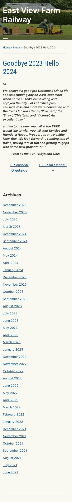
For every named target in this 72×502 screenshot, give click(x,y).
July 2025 (10, 219)
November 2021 (14, 436)
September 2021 (15, 450)
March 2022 (12, 407)
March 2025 (12, 227)
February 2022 (13, 414)
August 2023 (12, 306)
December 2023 (14, 277)
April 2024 (10, 263)
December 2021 (14, 429)
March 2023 (12, 342)
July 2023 (10, 313)
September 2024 (15, 241)
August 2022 (12, 378)
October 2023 (13, 291)
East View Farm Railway (31, 15)
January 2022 (13, 422)
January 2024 (13, 270)
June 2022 (10, 385)
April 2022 (10, 400)
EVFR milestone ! (53, 168)
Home (6, 47)
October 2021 (13, 443)
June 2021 (10, 472)
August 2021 (12, 458)
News (16, 47)
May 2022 (10, 393)
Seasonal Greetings (19, 168)
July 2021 (10, 465)
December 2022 (14, 357)
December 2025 (14, 205)
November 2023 (15, 284)
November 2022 (15, 364)
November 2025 (15, 212)
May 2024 (10, 255)
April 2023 (10, 335)
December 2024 (14, 234)
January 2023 (13, 349)
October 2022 (13, 371)
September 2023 (15, 299)
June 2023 (10, 320)
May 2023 (10, 328)
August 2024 (12, 248)
